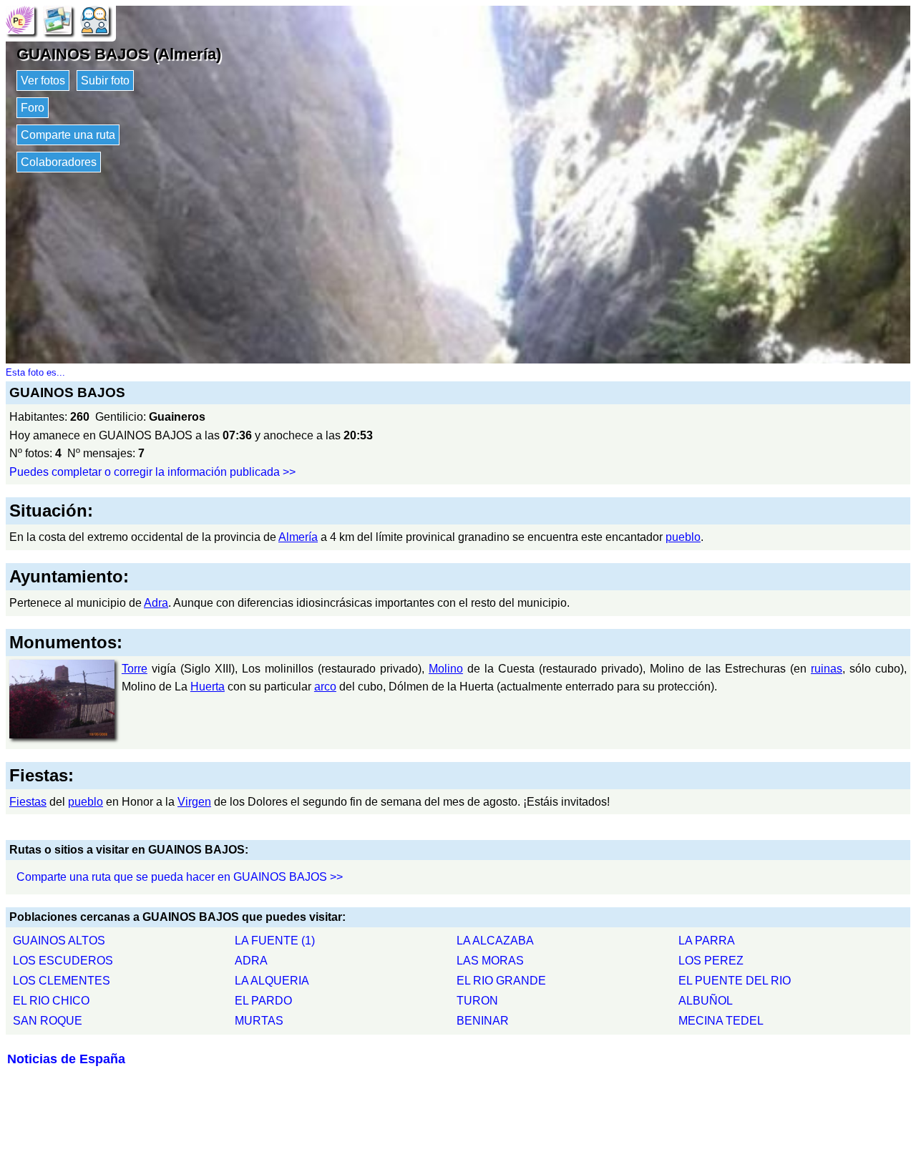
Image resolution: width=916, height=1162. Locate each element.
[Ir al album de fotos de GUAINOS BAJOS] (57, 19)
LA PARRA (706, 940)
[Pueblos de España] (20, 19)
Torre (134, 669)
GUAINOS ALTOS (59, 940)
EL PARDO (263, 1001)
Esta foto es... (35, 372)
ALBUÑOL (705, 1001)
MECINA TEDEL (721, 1021)
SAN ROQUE (47, 1021)
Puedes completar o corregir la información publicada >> (152, 472)
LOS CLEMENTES (61, 981)
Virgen (194, 802)
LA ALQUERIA (272, 981)
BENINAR (483, 1021)
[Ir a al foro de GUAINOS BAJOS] (94, 19)
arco (325, 686)
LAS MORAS (490, 960)
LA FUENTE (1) (275, 940)
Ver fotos (43, 80)
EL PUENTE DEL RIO (734, 981)
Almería (298, 537)
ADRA (251, 960)
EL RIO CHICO (51, 1001)
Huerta (207, 686)
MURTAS (259, 1021)
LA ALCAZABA (495, 940)
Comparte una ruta (68, 135)
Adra (156, 603)
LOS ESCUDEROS (63, 960)
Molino (446, 669)
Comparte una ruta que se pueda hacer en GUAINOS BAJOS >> (179, 877)
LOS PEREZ (711, 960)
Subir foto (105, 80)
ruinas (826, 669)
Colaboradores (59, 162)
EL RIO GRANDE (501, 981)
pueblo (683, 537)
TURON (477, 1001)
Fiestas (28, 802)
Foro (32, 108)
